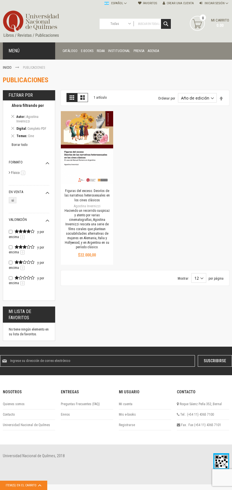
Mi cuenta (125, 404)
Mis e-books (127, 414)
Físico (19, 173)
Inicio (7, 68)
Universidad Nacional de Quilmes (26, 425)
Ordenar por (166, 98)
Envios (65, 414)
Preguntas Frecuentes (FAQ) (80, 404)
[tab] (29, 122)
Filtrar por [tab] (20, 95)
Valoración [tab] (18, 220)
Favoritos (150, 3)
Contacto (9, 414)
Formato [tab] (16, 162)
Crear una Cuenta (180, 3)
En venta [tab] (16, 192)
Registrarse (127, 425)
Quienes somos (14, 404)
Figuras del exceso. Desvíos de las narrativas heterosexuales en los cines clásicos (87, 195)
